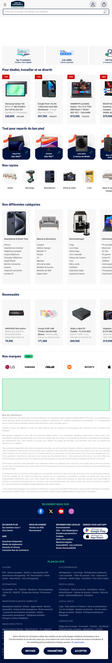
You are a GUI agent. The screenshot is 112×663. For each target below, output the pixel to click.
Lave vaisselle (75, 254)
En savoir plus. (78, 642)
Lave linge (73, 248)
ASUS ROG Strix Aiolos (15, 328)
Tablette (105, 261)
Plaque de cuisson (77, 257)
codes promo (36, 484)
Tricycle (93, 626)
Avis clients (7, 530)
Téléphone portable (12, 251)
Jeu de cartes (100, 609)
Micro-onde (74, 264)
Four (71, 261)
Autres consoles (14, 572)
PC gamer (106, 254)
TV (41, 629)
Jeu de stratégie (66, 609)
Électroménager (76, 239)
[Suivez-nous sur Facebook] (41, 511)
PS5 (4, 572)
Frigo (71, 245)
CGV (58, 530)
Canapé (40, 245)
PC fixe (105, 251)
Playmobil (63, 615)
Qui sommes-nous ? (11, 527)
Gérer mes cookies (64, 539)
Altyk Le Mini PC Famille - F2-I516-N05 (80, 330)
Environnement (63, 527)
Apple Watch (9, 261)
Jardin (10, 188)
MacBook (32, 589)
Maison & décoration (46, 239)
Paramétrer (55, 651)
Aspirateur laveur (77, 274)
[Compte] (92, 4)
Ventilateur (92, 589)
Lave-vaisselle (65, 575)
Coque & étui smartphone (25, 609)
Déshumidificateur (74, 595)
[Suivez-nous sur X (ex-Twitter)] (51, 511)
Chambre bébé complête (70, 629)
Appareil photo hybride (12, 629)
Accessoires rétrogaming (13, 575)
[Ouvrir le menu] (5, 4)
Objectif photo (31, 629)
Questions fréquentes (12, 541)
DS (28, 575)
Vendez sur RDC (36, 527)
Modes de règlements (12, 544)
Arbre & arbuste (78, 589)
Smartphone (49, 188)
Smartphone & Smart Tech (16, 239)
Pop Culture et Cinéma (75, 606)
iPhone (7, 245)
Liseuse (7, 267)
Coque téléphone (11, 254)
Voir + (29, 356)
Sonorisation (37, 575)
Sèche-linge (74, 578)
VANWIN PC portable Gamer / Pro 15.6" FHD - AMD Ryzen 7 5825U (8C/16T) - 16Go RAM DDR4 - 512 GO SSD (81, 110)
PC (16, 589)
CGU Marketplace (70, 530)
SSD (4, 595)
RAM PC (16, 592)
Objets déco (42, 274)
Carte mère (107, 267)
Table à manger (44, 248)
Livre (89, 188)
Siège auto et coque (68, 626)
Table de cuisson (82, 575)
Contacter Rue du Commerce (15, 550)
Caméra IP (9, 274)
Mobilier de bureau (45, 267)
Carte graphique (45, 589)
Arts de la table (43, 264)
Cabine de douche (82, 592)
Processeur (45, 592)
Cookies (59, 536)
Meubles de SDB (44, 270)
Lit (38, 257)
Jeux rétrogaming (30, 578)
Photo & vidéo (69, 188)
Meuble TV (41, 251)
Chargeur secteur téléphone (15, 618)
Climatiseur (64, 589)
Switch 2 (27, 572)
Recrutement (35, 530)
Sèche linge (74, 251)
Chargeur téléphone (13, 257)
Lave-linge (78, 572)
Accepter (81, 651)
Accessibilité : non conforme (69, 545)
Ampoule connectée (13, 270)
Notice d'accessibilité (66, 548)
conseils (25, 484)
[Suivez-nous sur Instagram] (71, 511)
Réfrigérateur (65, 572)
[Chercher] (105, 11)
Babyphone (88, 629)
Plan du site (56, 561)
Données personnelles (66, 533)
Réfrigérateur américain (95, 572)
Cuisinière (86, 578)
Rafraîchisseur (65, 592)
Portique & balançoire (93, 612)
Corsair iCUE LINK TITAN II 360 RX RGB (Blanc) (47, 331)
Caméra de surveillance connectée (19, 612)
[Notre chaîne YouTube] (61, 511)
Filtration (88, 595)
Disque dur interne (30, 592)
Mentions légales (64, 542)
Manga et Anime (66, 612)
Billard (79, 612)
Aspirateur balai (76, 270)
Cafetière (73, 267)
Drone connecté (45, 609)
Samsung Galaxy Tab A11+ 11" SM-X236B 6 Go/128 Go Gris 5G (15, 107)
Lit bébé (99, 629)
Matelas (40, 261)
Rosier (102, 589)
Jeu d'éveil (103, 626)
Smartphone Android (13, 248)
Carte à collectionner (97, 606)
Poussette (83, 626)
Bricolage (29, 188)
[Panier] (104, 4)
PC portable (7, 589)
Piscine (95, 592)
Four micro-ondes (100, 578)
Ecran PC (106, 257)
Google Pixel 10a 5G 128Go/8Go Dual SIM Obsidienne (47, 107)
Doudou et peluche (84, 609)
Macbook (106, 248)
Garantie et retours (11, 547)
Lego (61, 606)
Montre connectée (12, 264)
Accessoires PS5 (40, 572)
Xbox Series (14, 578)
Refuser (30, 651)
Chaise (40, 254)
